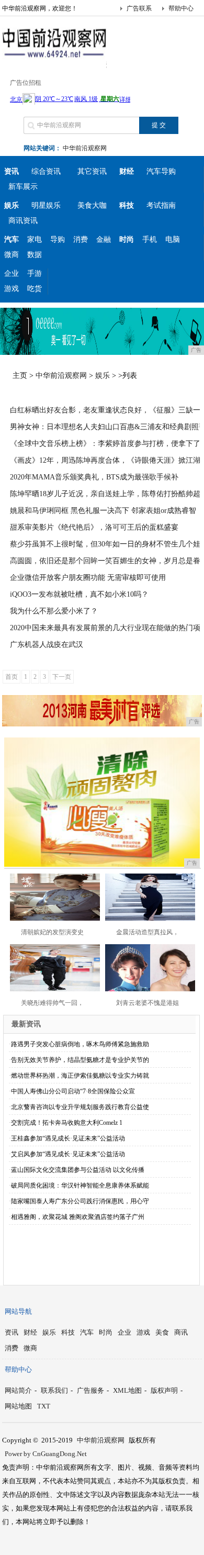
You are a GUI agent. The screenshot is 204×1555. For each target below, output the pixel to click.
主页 (20, 375)
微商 (11, 255)
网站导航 (18, 1311)
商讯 (181, 1332)
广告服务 (90, 1390)
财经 (30, 1332)
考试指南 (161, 205)
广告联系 (139, 8)
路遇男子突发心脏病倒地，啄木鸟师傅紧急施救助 (80, 1044)
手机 (149, 239)
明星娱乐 (46, 205)
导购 (57, 239)
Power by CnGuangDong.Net (46, 1454)
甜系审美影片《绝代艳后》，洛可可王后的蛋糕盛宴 (94, 527)
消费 (80, 239)
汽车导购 (161, 171)
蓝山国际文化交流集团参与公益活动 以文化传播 (77, 1169)
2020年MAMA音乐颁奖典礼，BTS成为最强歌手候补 (94, 477)
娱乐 (102, 375)
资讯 (11, 1332)
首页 (11, 676)
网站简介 (18, 1390)
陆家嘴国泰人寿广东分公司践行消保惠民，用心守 (80, 1201)
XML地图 (127, 1390)
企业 (11, 273)
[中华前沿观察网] (54, 59)
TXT (43, 1406)
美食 (162, 1332)
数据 (34, 255)
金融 (103, 239)
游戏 (11, 289)
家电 (34, 239)
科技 (68, 1332)
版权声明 (164, 1390)
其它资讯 (92, 171)
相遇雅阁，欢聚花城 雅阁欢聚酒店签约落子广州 (77, 1217)
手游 (34, 273)
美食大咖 (92, 205)
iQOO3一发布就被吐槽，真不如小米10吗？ (79, 594)
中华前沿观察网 (85, 148)
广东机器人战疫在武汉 (46, 644)
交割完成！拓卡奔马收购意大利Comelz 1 (66, 1122)
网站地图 (18, 1406)
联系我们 (54, 1390)
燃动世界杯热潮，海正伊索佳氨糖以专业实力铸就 (80, 1075)
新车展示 (23, 187)
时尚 (105, 1332)
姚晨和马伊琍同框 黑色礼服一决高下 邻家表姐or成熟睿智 (103, 510)
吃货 (34, 289)
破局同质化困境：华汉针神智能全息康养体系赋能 (80, 1185)
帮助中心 (181, 8)
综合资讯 (46, 171)
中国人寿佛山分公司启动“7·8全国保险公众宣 (73, 1091)
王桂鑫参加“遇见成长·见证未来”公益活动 (68, 1138)
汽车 (87, 1332)
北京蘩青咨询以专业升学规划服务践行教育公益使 (80, 1107)
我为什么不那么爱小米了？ (54, 611)
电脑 (172, 239)
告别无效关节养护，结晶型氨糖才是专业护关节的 (80, 1060)
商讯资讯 (23, 221)
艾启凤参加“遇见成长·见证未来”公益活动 (68, 1154)
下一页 (61, 676)
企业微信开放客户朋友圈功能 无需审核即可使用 (88, 577)
